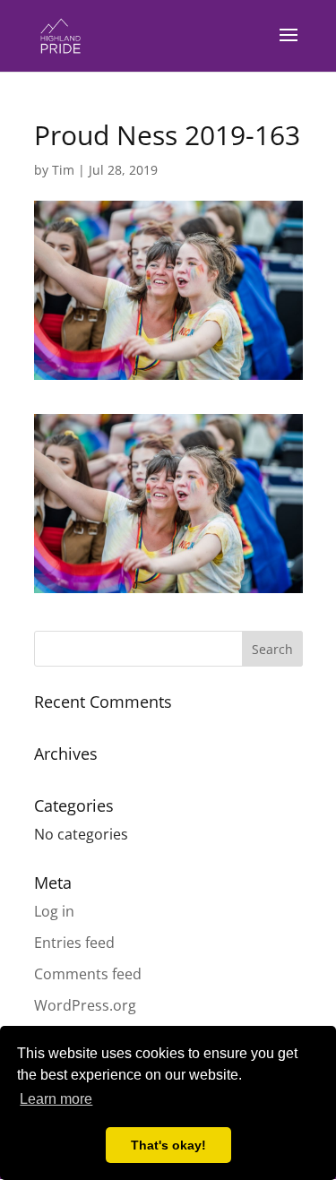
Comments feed (88, 974)
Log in (54, 911)
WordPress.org (85, 1005)
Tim (63, 169)
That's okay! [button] (168, 1145)
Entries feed (74, 942)
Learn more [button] (56, 1099)
